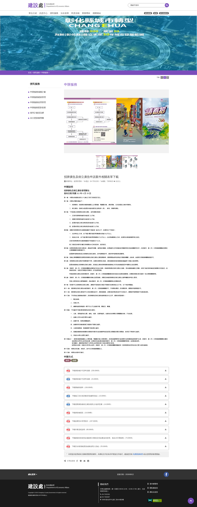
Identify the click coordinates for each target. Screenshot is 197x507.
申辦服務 (44, 73)
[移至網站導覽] (148, 13)
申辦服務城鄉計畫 (38, 92)
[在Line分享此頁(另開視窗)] (81, 461)
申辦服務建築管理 (38, 97)
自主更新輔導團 (37, 118)
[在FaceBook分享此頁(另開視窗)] (77, 461)
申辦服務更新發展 (38, 107)
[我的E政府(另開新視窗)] (150, 500)
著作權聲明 (154, 484)
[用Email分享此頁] (84, 461)
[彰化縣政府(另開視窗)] (164, 13)
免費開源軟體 (138, 454)
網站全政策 (154, 492)
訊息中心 (43, 13)
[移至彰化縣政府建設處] (155, 13)
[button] (162, 77)
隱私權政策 (154, 488)
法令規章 (65, 13)
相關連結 (97, 13)
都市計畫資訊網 (37, 113)
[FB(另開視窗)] (166, 474)
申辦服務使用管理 (38, 102)
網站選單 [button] (32, 474)
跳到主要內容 (7, 1)
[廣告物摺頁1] (106, 162)
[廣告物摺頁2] (127, 162)
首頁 (29, 73)
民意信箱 (75, 13)
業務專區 (86, 13)
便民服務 (54, 13)
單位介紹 (33, 13)
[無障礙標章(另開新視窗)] (157, 500)
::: (27, 13)
